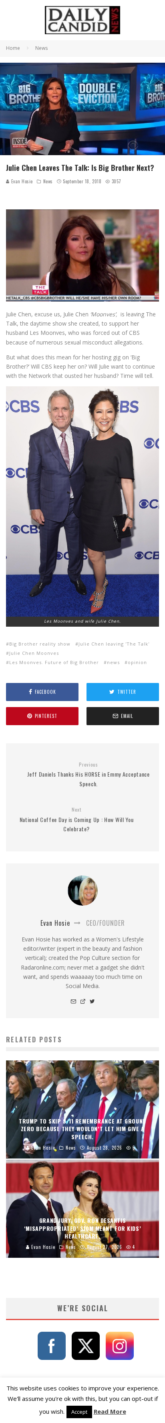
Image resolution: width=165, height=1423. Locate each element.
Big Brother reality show (39, 644)
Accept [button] (79, 1411)
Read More (110, 1411)
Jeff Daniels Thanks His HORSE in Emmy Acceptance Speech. (88, 774)
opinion (137, 662)
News (48, 181)
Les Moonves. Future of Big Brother (54, 662)
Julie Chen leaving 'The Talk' (113, 644)
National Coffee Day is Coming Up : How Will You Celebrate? (77, 819)
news (113, 662)
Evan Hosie (21, 181)
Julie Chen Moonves (34, 653)
